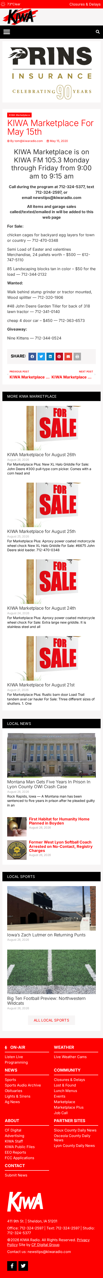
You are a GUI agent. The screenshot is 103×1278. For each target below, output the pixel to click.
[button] (6, 32)
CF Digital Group (45, 1244)
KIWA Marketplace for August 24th (41, 608)
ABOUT (12, 1120)
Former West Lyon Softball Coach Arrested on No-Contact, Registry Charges (61, 846)
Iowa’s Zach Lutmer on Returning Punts (46, 934)
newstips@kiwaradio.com (49, 1251)
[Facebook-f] (12, 1266)
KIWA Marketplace (19, 115)
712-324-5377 (19, 1233)
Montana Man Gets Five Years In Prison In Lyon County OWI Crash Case (49, 784)
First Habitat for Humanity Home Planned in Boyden (59, 821)
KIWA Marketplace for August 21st (40, 684)
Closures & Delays (85, 4)
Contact (15, 1165)
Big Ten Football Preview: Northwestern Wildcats (46, 1001)
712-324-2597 (31, 1228)
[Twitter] (23, 1266)
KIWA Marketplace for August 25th (41, 531)
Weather (64, 1047)
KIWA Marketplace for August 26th (41, 454)
